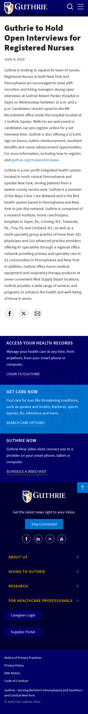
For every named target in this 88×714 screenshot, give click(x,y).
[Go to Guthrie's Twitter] (50, 539)
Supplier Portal (23, 631)
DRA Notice (12, 673)
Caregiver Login (23, 615)
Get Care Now (22, 392)
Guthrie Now (21, 440)
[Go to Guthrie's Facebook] (26, 539)
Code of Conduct (16, 681)
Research (18, 586)
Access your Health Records (39, 343)
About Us (18, 556)
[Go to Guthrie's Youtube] (61, 539)
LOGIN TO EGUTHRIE (23, 373)
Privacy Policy (14, 665)
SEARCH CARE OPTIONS (25, 422)
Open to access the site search (70, 6)
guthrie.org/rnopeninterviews (35, 159)
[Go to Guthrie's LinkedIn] (38, 539)
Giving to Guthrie (27, 571)
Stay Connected (44, 524)
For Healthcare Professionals (41, 600)
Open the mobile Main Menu (80, 6)
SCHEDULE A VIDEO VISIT (26, 471)
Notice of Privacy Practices (23, 657)
